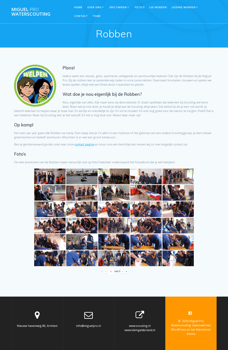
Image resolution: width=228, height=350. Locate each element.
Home (78, 7)
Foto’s (140, 7)
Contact (81, 16)
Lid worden (158, 7)
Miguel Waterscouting (30, 11)
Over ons (94, 7)
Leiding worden (184, 7)
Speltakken (118, 7)
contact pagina (84, 144)
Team (96, 16)
